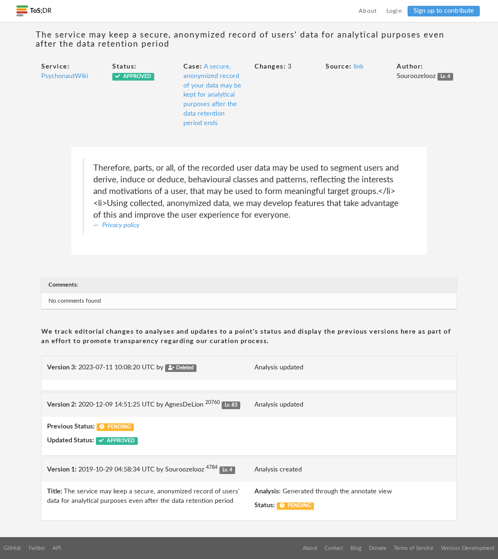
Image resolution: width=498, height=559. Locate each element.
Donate (377, 548)
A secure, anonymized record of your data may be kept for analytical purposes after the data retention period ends (212, 94)
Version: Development (467, 548)
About (368, 11)
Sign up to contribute (443, 11)
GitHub (12, 548)
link (358, 66)
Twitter (36, 548)
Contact (333, 548)
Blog (356, 548)
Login (394, 11)
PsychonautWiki (64, 76)
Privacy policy (121, 225)
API (56, 548)
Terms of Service (413, 548)
